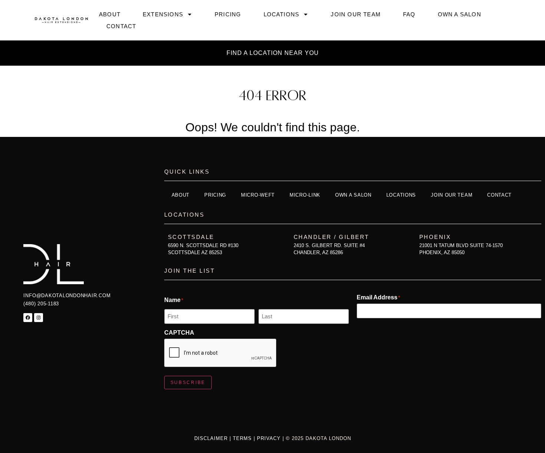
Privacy (269, 438)
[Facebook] (27, 317)
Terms (242, 438)
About (109, 14)
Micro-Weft (258, 195)
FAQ (409, 14)
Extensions (163, 14)
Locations (282, 14)
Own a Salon (459, 14)
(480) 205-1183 (41, 303)
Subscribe (188, 382)
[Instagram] (38, 317)
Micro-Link (305, 195)
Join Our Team (356, 14)
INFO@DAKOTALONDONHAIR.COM (66, 295)
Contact (121, 26)
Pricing (228, 14)
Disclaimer (211, 438)
